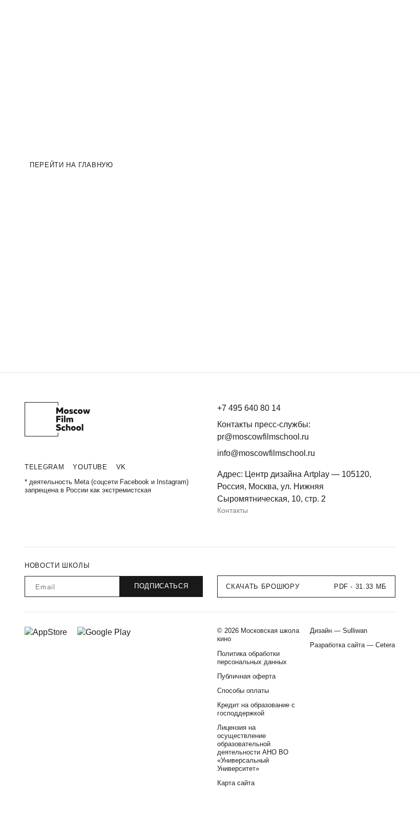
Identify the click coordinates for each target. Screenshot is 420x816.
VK (121, 467)
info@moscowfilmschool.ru (266, 453)
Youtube (90, 467)
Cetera (385, 645)
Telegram (44, 467)
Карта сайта (236, 783)
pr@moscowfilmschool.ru (263, 436)
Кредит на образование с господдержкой (256, 709)
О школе (105, 17)
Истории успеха (153, 17)
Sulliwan (355, 630)
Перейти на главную (71, 165)
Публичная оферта (246, 676)
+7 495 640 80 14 (249, 408)
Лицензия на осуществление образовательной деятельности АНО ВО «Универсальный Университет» (252, 748)
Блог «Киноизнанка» (219, 17)
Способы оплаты (243, 690)
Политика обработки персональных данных (252, 658)
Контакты (232, 510)
